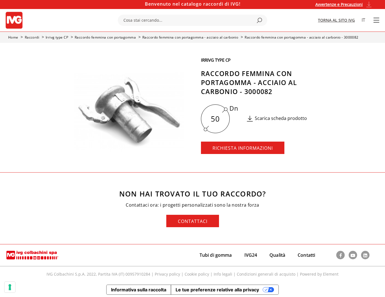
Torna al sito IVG (336, 20)
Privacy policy (167, 274)
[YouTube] (353, 255)
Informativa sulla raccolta (138, 289)
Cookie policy (197, 274)
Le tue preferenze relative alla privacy (217, 289)
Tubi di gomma (216, 255)
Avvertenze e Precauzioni (339, 4)
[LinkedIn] (365, 255)
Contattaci (192, 221)
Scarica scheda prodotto (281, 118)
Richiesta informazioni (243, 148)
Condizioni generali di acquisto (266, 274)
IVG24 (250, 255)
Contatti (306, 255)
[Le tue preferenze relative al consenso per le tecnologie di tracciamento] (10, 287)
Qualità (277, 255)
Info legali (223, 274)
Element (330, 274)
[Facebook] (340, 255)
